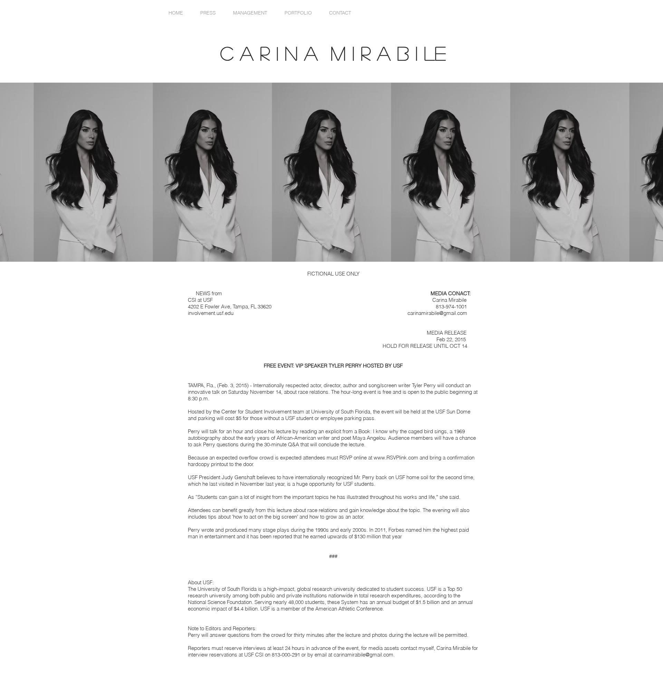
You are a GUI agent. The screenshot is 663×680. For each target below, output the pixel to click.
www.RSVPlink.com (396, 457)
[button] (298, 13)
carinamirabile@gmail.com (437, 313)
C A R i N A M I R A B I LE (339, 53)
